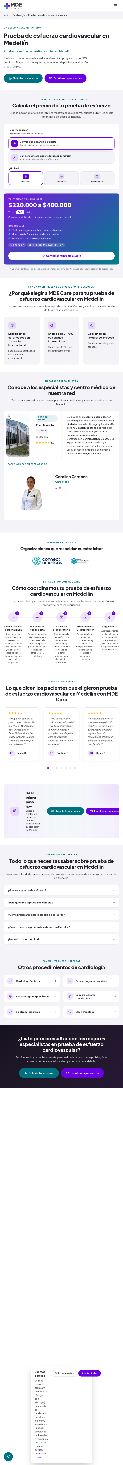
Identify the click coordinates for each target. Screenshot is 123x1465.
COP (20, 212)
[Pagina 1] (48, 768)
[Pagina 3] (57, 768)
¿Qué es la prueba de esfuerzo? (27, 890)
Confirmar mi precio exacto (63, 255)
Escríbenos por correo (67, 78)
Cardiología (19, 15)
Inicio (6, 15)
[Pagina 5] (66, 768)
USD (28, 212)
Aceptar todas (90, 1373)
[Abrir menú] (115, 5)
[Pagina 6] (70, 768)
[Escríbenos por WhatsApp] (8, 1456)
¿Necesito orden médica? (23, 939)
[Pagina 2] (52, 768)
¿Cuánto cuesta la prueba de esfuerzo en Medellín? (39, 926)
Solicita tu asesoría (25, 78)
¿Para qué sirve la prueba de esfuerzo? (31, 902)
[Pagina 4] (61, 768)
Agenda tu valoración (67, 811)
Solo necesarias (64, 1373)
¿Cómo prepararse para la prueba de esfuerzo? (36, 914)
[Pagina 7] (75, 768)
